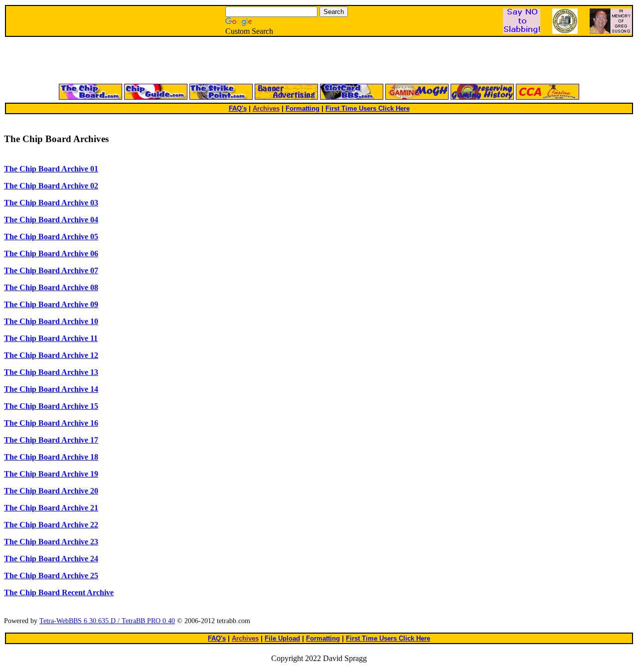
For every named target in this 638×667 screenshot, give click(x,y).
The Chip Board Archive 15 (51, 406)
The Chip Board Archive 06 (51, 253)
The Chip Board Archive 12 (51, 355)
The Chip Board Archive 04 (51, 219)
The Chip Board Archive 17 (51, 440)
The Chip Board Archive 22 (51, 524)
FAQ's (238, 108)
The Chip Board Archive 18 (51, 457)
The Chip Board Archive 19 (51, 474)
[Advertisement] (199, 61)
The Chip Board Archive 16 (51, 423)
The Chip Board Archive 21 (51, 507)
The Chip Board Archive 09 (51, 304)
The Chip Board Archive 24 (51, 558)
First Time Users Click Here (367, 108)
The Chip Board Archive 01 (51, 169)
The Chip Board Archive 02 (51, 185)
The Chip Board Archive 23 (51, 541)
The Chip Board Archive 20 (51, 491)
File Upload (282, 638)
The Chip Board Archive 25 (51, 575)
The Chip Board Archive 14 (51, 389)
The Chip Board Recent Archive (59, 592)
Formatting (302, 108)
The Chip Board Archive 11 (51, 338)
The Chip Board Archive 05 (51, 236)
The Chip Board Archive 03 (51, 202)
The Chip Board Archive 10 (51, 321)
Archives (266, 108)
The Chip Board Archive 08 (51, 287)
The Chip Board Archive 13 (51, 372)
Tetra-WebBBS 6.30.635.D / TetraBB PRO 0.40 (107, 621)
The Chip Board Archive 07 (51, 270)
